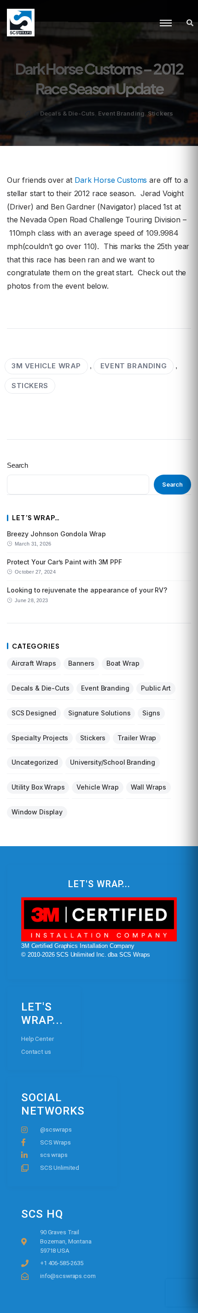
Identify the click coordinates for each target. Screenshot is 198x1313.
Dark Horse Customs (111, 180)
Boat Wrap (123, 663)
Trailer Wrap (136, 738)
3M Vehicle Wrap (46, 365)
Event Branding (121, 113)
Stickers (160, 113)
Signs (151, 713)
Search (17, 465)
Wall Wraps (149, 787)
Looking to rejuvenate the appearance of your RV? (87, 590)
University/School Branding (112, 762)
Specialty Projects (40, 738)
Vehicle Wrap (97, 787)
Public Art (156, 688)
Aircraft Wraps (34, 663)
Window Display (37, 812)
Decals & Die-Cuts (67, 113)
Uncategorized (35, 762)
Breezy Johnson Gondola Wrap (56, 534)
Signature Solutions (99, 713)
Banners (81, 663)
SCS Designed (34, 713)
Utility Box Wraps (38, 787)
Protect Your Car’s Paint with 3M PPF (64, 562)
